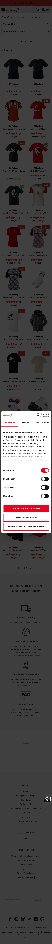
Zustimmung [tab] (9, 423)
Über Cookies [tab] (42, 423)
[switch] (45, 479)
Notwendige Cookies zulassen (26, 526)
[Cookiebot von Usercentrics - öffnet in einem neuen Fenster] (37, 415)
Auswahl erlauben (26, 517)
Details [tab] (25, 423)
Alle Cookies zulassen (26, 508)
